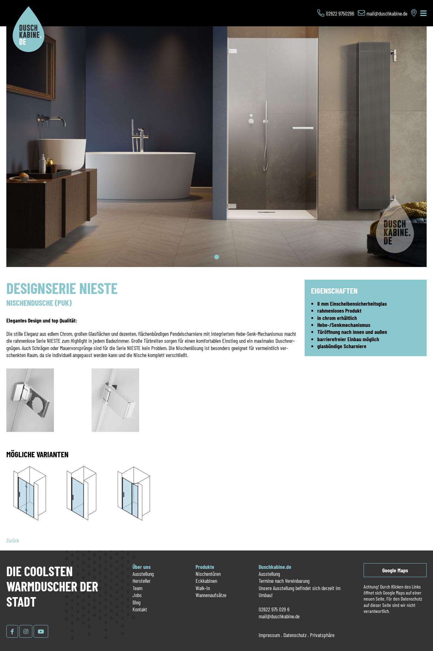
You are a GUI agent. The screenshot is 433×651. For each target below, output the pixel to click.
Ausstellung (143, 573)
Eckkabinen (206, 580)
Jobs (137, 594)
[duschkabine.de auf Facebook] (12, 631)
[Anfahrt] (414, 13)
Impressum (269, 634)
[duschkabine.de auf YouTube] (41, 631)
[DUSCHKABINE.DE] (28, 49)
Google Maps (395, 570)
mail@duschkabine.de (386, 13)
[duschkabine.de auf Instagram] (25, 631)
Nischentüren (208, 573)
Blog (136, 602)
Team (137, 587)
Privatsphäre (322, 634)
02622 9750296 (340, 13)
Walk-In (203, 587)
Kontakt (139, 609)
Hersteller (141, 580)
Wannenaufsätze (211, 594)
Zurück (12, 540)
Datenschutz (295, 634)
